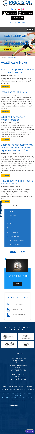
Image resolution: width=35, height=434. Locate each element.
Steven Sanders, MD (25, 397)
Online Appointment (19, 314)
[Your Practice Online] (13, 405)
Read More (8, 49)
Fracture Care (14, 236)
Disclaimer (13, 386)
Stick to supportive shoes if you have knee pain (17, 71)
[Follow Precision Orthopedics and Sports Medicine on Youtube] (19, 9)
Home (3, 57)
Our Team (17, 252)
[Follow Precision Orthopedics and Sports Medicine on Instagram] (23, 9)
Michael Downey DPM (17, 400)
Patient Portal (27, 13)
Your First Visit (18, 309)
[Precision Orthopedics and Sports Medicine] (17, 3)
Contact (12, 389)
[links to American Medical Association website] (9, 344)
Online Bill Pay (18, 17)
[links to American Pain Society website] (26, 344)
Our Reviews (11, 13)
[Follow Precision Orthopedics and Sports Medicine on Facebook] (12, 9)
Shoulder (13, 215)
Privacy (21, 386)
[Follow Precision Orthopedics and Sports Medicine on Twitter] (15, 9)
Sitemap (29, 386)
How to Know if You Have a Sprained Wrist (17, 182)
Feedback (4, 389)
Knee (11, 211)
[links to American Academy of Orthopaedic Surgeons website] (26, 336)
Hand (12, 228)
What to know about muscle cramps (13, 118)
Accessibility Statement (25, 389)
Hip (11, 219)
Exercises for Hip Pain (14, 91)
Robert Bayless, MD (9, 397)
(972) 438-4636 (18, 22)
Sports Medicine (15, 244)
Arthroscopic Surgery (17, 240)
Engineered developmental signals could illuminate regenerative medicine (17, 147)
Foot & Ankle (14, 232)
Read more (5, 86)
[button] (30, 29)
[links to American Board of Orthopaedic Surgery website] (9, 336)
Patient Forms (17, 304)
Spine (12, 224)
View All (17, 284)
